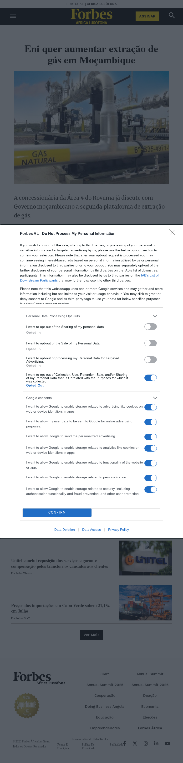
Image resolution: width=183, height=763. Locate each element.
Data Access (91, 529)
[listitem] (91, 316)
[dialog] (91, 382)
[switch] (150, 326)
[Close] (173, 233)
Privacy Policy (118, 529)
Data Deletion (64, 529)
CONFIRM (57, 512)
